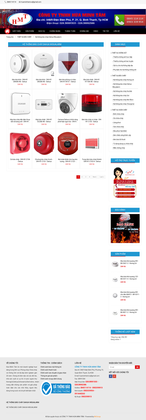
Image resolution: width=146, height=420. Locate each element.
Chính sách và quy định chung (51, 379)
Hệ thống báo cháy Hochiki (122, 91)
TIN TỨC (106, 31)
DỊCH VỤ (41, 31)
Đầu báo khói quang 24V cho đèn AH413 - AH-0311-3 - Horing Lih (130, 294)
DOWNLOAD (84, 31)
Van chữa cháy (118, 127)
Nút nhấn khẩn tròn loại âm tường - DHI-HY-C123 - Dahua (67, 161)
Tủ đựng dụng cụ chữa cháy (122, 144)
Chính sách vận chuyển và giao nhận (53, 373)
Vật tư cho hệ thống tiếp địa (122, 65)
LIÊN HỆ (117, 31)
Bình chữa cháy (118, 114)
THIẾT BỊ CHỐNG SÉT (119, 53)
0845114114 (11, 2)
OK (137, 367)
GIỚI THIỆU (17, 31)
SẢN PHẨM (29, 31)
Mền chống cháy (118, 148)
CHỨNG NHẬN (55, 31)
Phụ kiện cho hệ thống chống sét (124, 70)
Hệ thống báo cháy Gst (120, 95)
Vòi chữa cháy (117, 118)
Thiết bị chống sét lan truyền (122, 61)
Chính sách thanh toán (48, 370)
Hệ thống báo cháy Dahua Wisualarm (122, 85)
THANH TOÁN (70, 31)
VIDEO (95, 31)
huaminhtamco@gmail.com (31, 2)
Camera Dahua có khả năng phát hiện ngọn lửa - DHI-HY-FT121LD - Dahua (68, 122)
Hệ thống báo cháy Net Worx (122, 100)
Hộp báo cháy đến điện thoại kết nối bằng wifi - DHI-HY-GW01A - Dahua (20, 122)
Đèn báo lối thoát (118, 139)
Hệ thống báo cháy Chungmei (123, 104)
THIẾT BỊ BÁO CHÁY (118, 76)
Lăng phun (116, 122)
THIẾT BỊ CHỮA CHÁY (119, 110)
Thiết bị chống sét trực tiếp (122, 57)
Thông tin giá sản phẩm (48, 376)
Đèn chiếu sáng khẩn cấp (121, 135)
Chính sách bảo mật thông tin (50, 367)
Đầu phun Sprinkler (119, 131)
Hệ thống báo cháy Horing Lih (123, 80)
